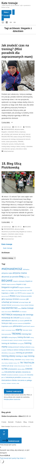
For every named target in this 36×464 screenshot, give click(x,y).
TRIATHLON (28, 362)
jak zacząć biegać (23, 302)
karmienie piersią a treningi (18, 305)
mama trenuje (18, 137)
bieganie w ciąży (21, 284)
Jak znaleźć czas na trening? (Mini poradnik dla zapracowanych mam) (17, 51)
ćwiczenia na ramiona (12, 375)
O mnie (4, 422)
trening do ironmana (17, 340)
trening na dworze (25, 347)
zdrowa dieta (21, 369)
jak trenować (14, 134)
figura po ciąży (5, 296)
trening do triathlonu (9, 343)
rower (3, 330)
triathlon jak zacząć (7, 366)
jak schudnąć (6, 134)
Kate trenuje (10, 3)
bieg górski (10, 290)
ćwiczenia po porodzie (13, 377)
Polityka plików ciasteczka (12, 399)
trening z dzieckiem (26, 146)
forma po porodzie (26, 296)
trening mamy (6, 146)
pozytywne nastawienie (18, 323)
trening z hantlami (26, 359)
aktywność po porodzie (9, 231)
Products (19, 422)
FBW (33, 293)
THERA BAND (25, 330)
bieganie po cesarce (25, 231)
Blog (25, 422)
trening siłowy (8, 355)
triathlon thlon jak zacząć (19, 366)
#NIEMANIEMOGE (8, 129)
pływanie (32, 326)
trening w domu (15, 146)
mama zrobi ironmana (6, 311)
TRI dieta (27, 366)
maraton (15, 311)
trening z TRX (16, 363)
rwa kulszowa (8, 330)
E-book (31, 422)
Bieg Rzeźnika (23, 290)
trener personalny (11, 141)
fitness (17, 132)
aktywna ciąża (7, 273)
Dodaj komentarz (8, 151)
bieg (17, 231)
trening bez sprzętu (8, 144)
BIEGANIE (28, 227)
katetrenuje (7, 127)
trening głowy (21, 343)
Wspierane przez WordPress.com (20, 426)
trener (3, 141)
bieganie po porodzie (11, 284)
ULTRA (4, 368)
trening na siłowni (24, 350)
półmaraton (18, 326)
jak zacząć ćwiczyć (24, 134)
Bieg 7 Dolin (26, 277)
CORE (15, 293)
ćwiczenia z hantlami (6, 383)
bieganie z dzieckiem (8, 132)
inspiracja (22, 132)
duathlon (24, 293)
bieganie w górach (10, 287)
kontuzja (31, 305)
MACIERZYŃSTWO (7, 137)
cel (9, 293)
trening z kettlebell (8, 363)
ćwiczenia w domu (21, 149)
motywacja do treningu (9, 139)
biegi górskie (16, 290)
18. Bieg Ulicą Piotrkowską (11, 165)
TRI (21, 362)
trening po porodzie (24, 352)
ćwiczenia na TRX (22, 375)
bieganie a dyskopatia (19, 281)
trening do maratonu (27, 340)
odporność (14, 320)
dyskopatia (28, 293)
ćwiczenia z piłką (15, 383)
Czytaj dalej (11, 122)
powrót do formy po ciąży (9, 236)
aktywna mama (19, 129)
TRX (31, 366)
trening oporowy (11, 353)
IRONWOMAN (22, 299)
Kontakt (11, 422)
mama (19, 308)
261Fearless (26, 269)
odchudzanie (6, 320)
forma (18, 296)
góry (3, 299)
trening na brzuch (13, 347)
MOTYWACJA (27, 137)
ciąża (12, 293)
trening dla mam (19, 144)
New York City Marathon (25, 318)
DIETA (19, 293)
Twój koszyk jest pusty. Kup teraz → (13, 458)
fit (8, 296)
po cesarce (21, 320)
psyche (10, 326)
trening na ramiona (12, 350)
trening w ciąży (21, 356)
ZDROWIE (28, 369)
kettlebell (26, 305)
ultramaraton (12, 369)
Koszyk (9, 15)
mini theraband (23, 311)
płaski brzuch (26, 326)
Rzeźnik (13, 330)
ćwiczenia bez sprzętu (8, 149)
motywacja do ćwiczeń (23, 139)
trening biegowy (12, 337)
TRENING (28, 127)
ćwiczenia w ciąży (26, 377)
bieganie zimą (5, 290)
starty (19, 236)
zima (3, 372)
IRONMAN (15, 299)
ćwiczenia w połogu (24, 380)
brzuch (28, 290)
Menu (7, 12)
